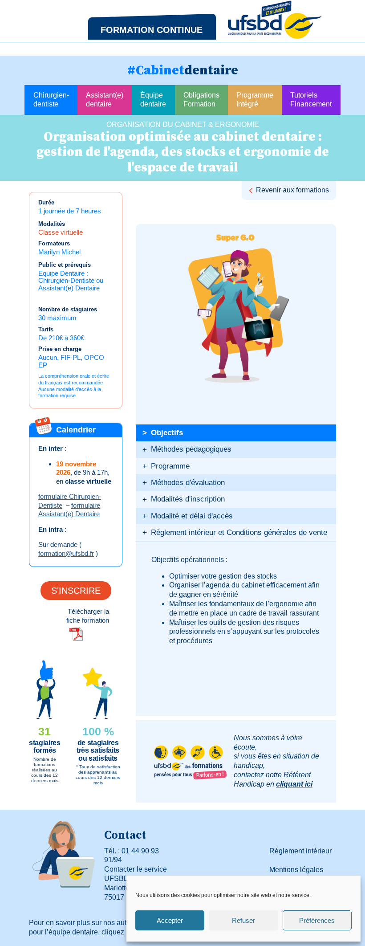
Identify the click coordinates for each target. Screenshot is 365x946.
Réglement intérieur (300, 851)
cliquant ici (294, 784)
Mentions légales (296, 869)
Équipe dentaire (153, 99)
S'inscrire (76, 590)
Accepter (170, 920)
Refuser (243, 920)
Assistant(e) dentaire (104, 99)
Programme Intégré (254, 99)
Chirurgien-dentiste (51, 99)
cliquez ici (117, 932)
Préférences (317, 920)
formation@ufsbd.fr (66, 553)
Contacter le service (135, 869)
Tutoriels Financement (311, 99)
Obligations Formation (201, 99)
